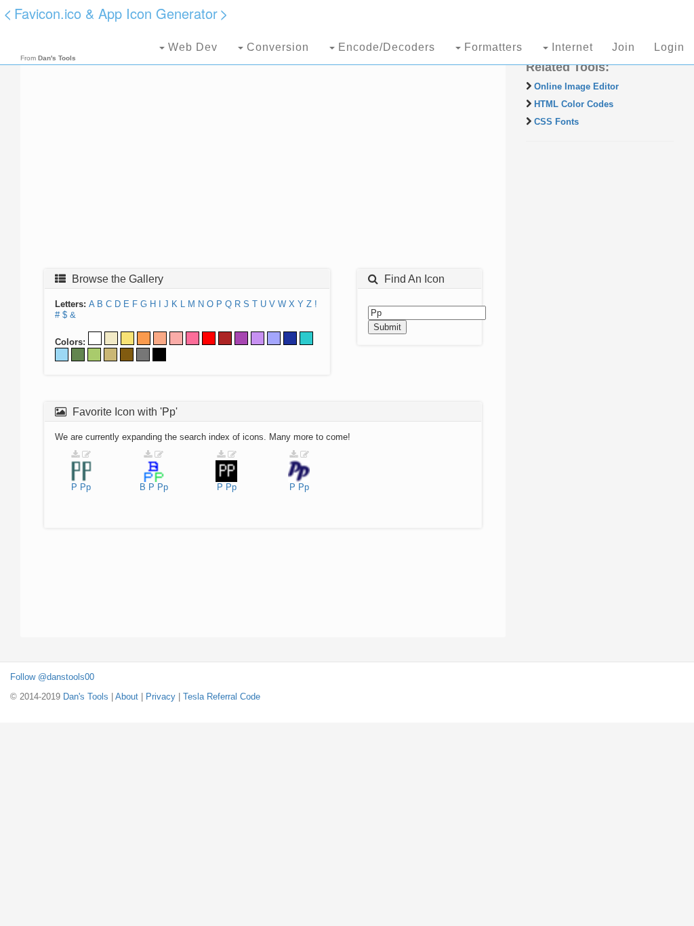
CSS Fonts (556, 122)
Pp (85, 487)
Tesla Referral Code (221, 696)
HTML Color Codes (573, 104)
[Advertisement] (262, 161)
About (126, 696)
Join (623, 47)
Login (669, 47)
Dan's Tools (85, 696)
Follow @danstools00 (52, 677)
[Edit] (86, 454)
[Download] (75, 454)
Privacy (161, 696)
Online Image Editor (576, 86)
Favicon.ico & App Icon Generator (116, 13)
